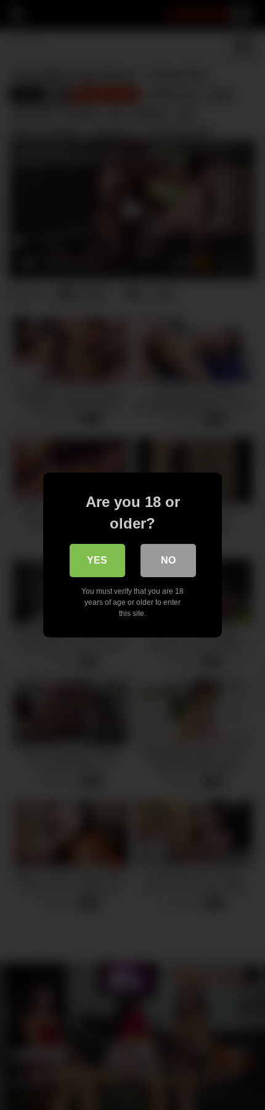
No (168, 560)
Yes (97, 560)
